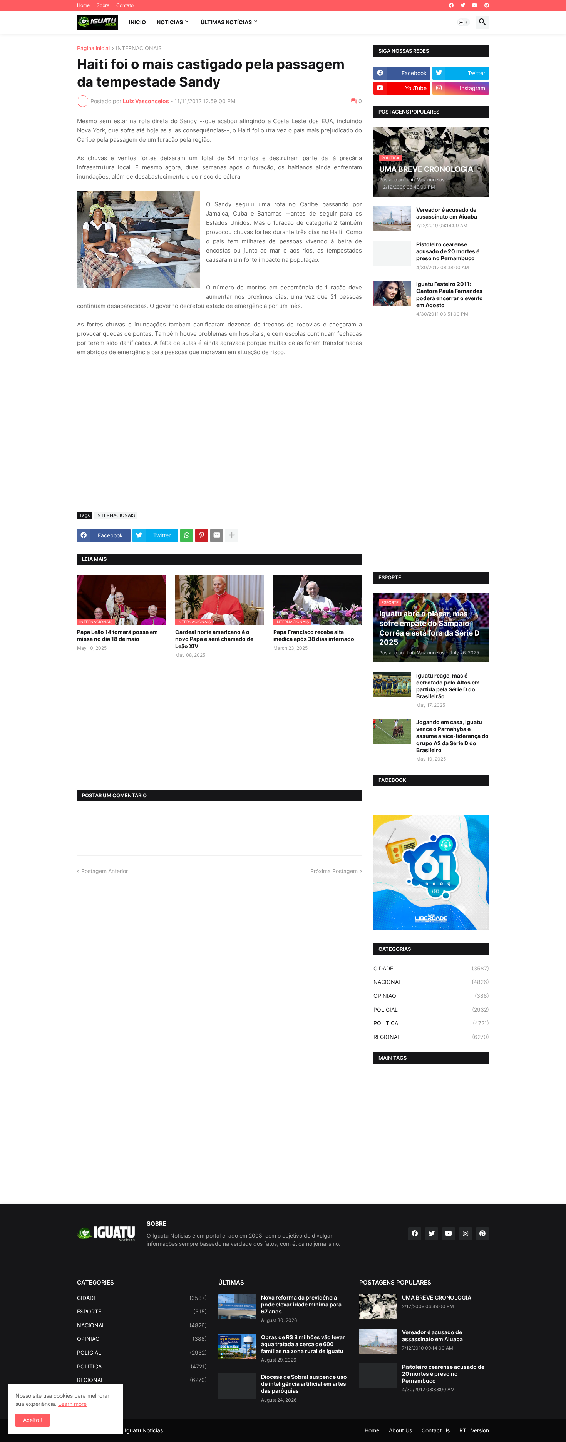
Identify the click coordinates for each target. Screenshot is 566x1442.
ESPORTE (142, 1311)
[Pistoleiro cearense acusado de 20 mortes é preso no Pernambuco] (392, 253)
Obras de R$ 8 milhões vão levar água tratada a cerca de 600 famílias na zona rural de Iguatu (303, 1344)
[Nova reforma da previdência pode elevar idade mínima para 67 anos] (237, 1306)
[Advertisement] (219, 448)
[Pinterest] (201, 535)
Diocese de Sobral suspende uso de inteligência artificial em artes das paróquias (304, 1383)
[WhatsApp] (186, 535)
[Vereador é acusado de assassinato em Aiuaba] (392, 218)
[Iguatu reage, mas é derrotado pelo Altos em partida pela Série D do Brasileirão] (392, 684)
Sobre (103, 5)
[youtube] (474, 5)
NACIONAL (431, 982)
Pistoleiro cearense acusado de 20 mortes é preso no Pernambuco (447, 251)
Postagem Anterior (104, 871)
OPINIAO (431, 995)
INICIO (137, 22)
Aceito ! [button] (32, 1420)
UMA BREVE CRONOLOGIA (436, 1297)
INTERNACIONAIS (139, 48)
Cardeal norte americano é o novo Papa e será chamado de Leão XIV (214, 639)
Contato (125, 5)
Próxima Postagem (334, 871)
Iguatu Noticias (144, 1430)
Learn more (72, 1403)
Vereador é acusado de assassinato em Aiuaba (446, 213)
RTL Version (474, 1430)
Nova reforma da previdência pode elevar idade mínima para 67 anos (301, 1304)
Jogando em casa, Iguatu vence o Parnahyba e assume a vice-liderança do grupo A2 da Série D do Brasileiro (452, 736)
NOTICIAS (170, 22)
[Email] (216, 535)
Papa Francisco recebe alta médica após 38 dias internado (313, 635)
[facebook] (451, 5)
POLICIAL (431, 1009)
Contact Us (436, 1430)
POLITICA (431, 1023)
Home (83, 5)
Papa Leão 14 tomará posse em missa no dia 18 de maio (117, 635)
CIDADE (431, 968)
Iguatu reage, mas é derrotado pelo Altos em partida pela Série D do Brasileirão (448, 686)
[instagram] (465, 1233)
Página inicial (93, 48)
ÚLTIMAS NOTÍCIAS (226, 22)
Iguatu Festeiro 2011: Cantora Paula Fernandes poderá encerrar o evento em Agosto (449, 294)
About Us (400, 1430)
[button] (463, 22)
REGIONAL (431, 1037)
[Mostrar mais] (231, 535)
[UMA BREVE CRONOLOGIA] (378, 1306)
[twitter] (463, 5)
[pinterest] (486, 5)
